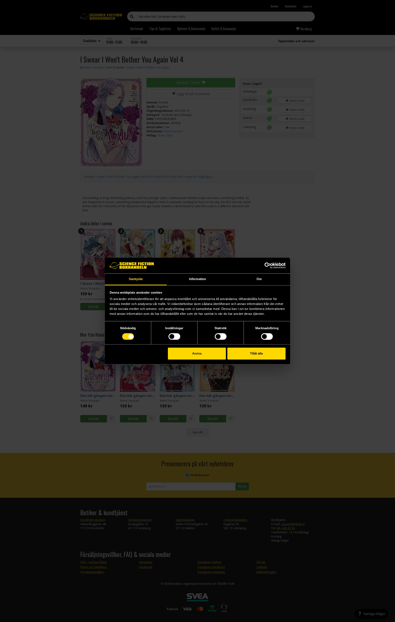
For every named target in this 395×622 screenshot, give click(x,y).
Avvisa (197, 353)
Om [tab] (259, 279)
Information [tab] (197, 279)
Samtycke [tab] (136, 279)
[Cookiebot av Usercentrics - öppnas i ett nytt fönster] (268, 265)
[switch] (174, 336)
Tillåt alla (256, 353)
